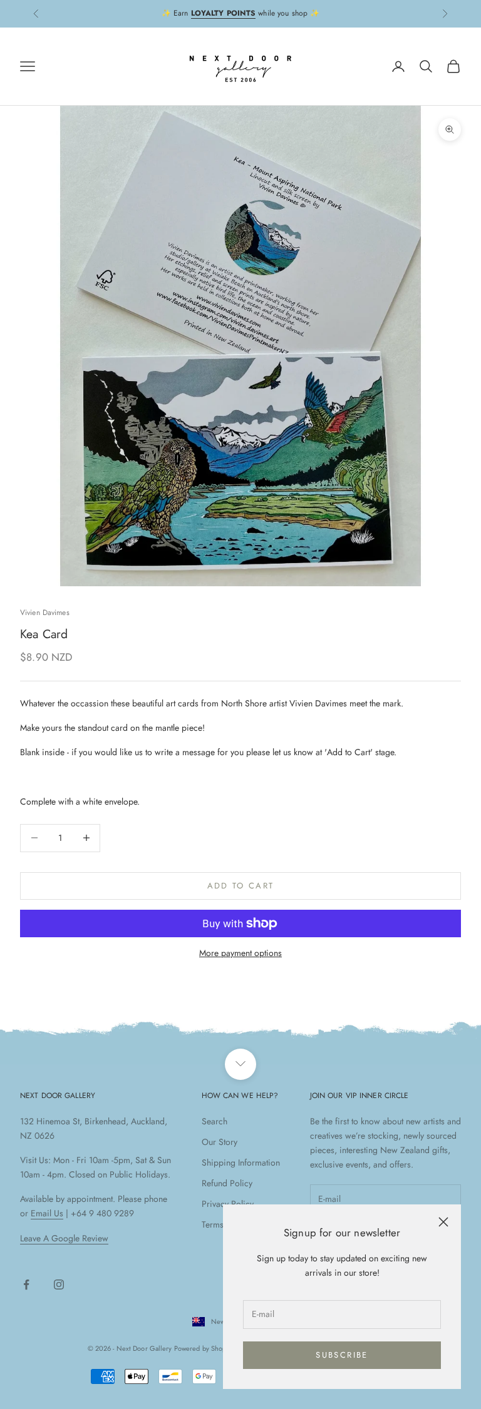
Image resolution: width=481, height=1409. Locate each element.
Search (214, 1121)
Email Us (47, 1213)
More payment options (240, 953)
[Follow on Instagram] (59, 1284)
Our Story (219, 1142)
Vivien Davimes (45, 612)
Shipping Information (241, 1162)
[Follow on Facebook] (26, 1284)
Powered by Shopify (204, 1348)
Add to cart (240, 886)
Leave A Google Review (64, 1238)
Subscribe (342, 1355)
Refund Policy (227, 1183)
